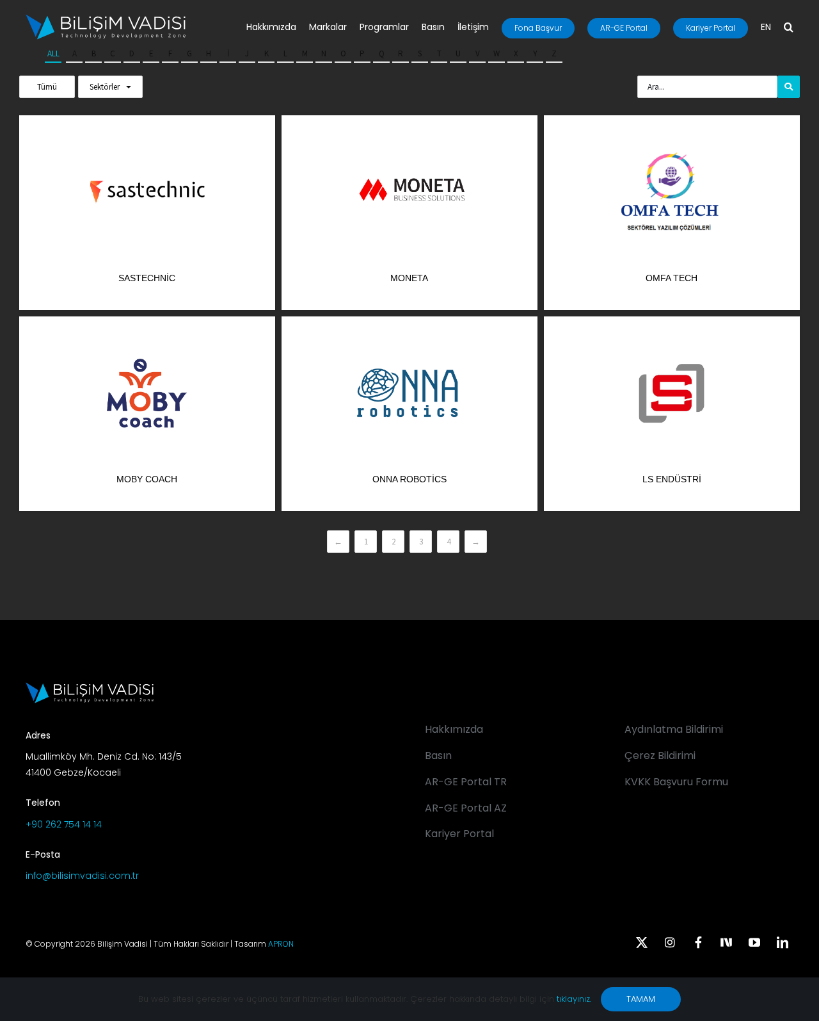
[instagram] (670, 942)
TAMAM (640, 999)
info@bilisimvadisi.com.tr (82, 875)
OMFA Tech (671, 278)
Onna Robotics (409, 479)
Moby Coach (146, 479)
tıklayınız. (574, 999)
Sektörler (105, 86)
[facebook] (698, 942)
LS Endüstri (671, 479)
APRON (281, 943)
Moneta (409, 278)
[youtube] (754, 942)
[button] (788, 28)
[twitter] (642, 942)
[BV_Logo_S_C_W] (106, 18)
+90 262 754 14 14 (64, 824)
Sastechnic (146, 278)
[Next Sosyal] (726, 941)
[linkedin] (782, 942)
